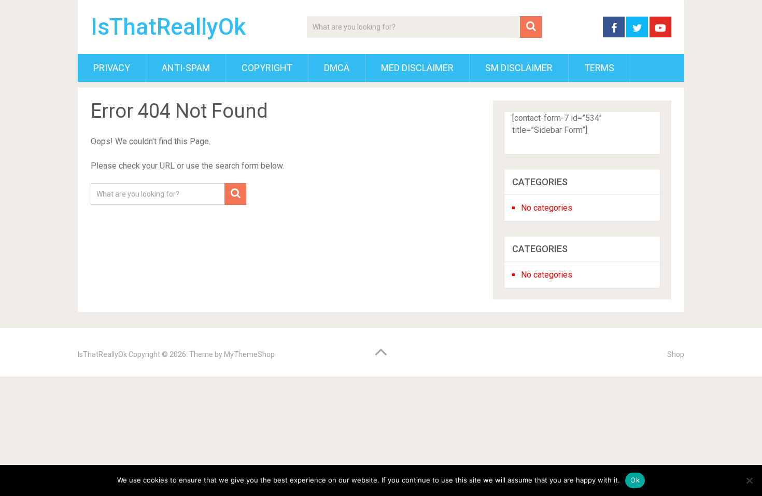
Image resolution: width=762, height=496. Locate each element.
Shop (675, 354)
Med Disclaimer (417, 67)
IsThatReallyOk (168, 27)
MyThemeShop (249, 354)
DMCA (336, 67)
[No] (749, 480)
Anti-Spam (186, 67)
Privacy (111, 67)
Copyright (267, 67)
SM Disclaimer (519, 67)
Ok (635, 480)
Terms (599, 67)
